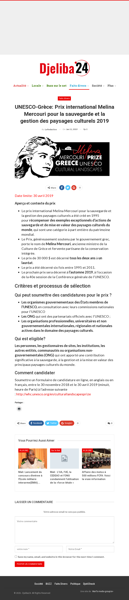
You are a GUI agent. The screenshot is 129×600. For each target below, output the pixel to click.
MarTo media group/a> (102, 591)
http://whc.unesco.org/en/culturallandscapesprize (53, 394)
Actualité (19, 85)
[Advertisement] (64, 27)
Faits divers (78, 85)
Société (97, 85)
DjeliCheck (89, 583)
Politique (75, 583)
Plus (111, 85)
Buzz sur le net (57, 85)
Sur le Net (55, 450)
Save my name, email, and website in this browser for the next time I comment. (61, 556)
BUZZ (49, 583)
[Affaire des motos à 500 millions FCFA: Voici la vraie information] (96, 458)
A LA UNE (23, 450)
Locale (36, 85)
